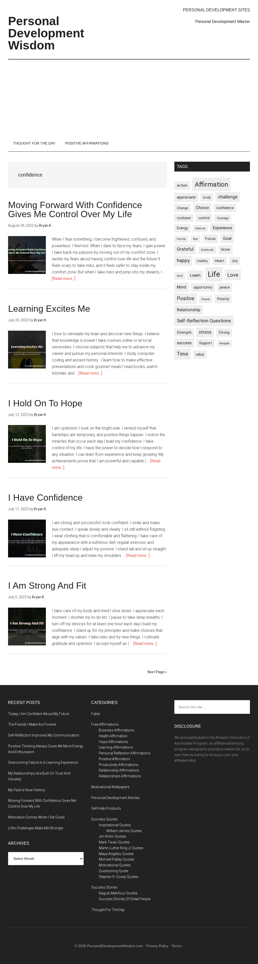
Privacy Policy (157, 946)
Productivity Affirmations (118, 765)
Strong (224, 332)
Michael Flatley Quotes (116, 859)
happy (183, 260)
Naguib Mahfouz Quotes (118, 893)
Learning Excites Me (49, 308)
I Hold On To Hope (45, 403)
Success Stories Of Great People (124, 899)
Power (206, 299)
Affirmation (211, 184)
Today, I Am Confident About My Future (38, 714)
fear (195, 239)
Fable (95, 714)
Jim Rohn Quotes (112, 836)
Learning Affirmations (116, 747)
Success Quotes (104, 819)
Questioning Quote (113, 871)
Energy (182, 228)
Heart (219, 261)
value (200, 354)
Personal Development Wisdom (46, 33)
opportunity (203, 287)
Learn (195, 275)
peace (225, 287)
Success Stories (104, 887)
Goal (227, 238)
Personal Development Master (222, 21)
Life (214, 274)
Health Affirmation (113, 736)
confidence (225, 208)
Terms (176, 946)
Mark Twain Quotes (114, 842)
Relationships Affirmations (120, 776)
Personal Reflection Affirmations (124, 753)
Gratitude (207, 249)
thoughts (224, 343)
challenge (228, 197)
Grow (225, 249)
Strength (184, 332)
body (207, 197)
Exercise (200, 228)
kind (180, 275)
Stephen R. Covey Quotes (118, 877)
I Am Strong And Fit (47, 585)
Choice (202, 207)
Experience (222, 227)
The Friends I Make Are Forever (32, 724)
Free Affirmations (105, 724)
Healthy (202, 261)
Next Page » (157, 672)
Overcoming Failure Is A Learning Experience (43, 762)
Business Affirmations (116, 730)
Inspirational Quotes (115, 825)
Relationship (188, 309)
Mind (181, 287)
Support (205, 343)
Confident (184, 218)
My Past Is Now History (26, 790)
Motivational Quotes (115, 865)
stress (205, 332)
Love (232, 275)
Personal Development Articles (115, 798)
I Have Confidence (45, 497)
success (184, 343)
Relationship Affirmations (119, 770)
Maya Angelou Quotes (116, 854)
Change (182, 208)
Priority (223, 299)
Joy (235, 261)
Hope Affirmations (113, 742)
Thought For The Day (108, 910)
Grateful (185, 249)
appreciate (186, 197)
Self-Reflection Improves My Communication (43, 735)
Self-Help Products (106, 808)
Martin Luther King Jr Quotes (121, 848)
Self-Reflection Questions (204, 321)
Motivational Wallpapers (110, 787)
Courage (223, 218)
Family (181, 239)
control (204, 218)
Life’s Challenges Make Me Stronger (35, 828)
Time (182, 354)
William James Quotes (124, 831)
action (182, 185)
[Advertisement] (129, 97)
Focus (210, 238)
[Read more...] (63, 278)
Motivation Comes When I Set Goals (36, 817)
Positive (185, 298)
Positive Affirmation (114, 759)
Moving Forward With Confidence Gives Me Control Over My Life (75, 209)
